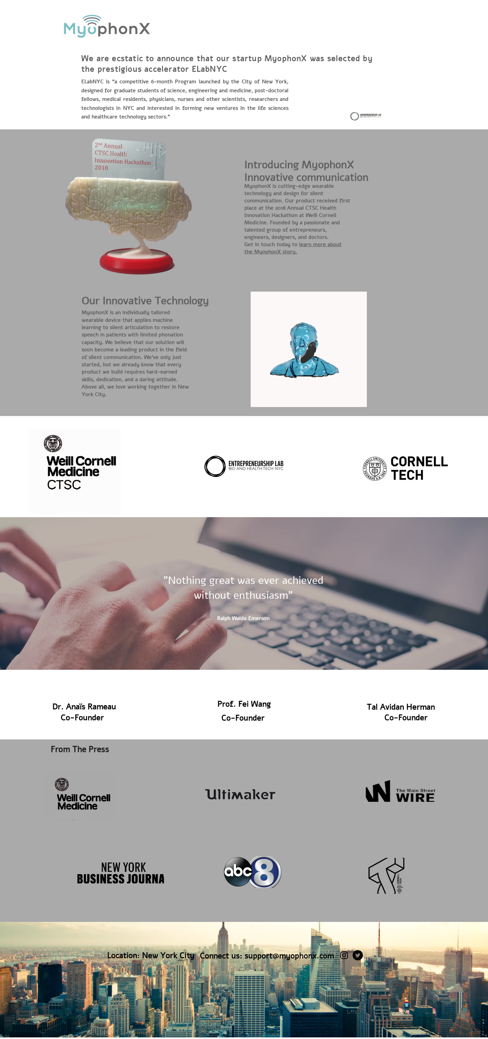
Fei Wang (253, 704)
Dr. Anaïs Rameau (84, 706)
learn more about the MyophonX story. (293, 248)
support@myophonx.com (289, 955)
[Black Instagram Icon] (344, 955)
